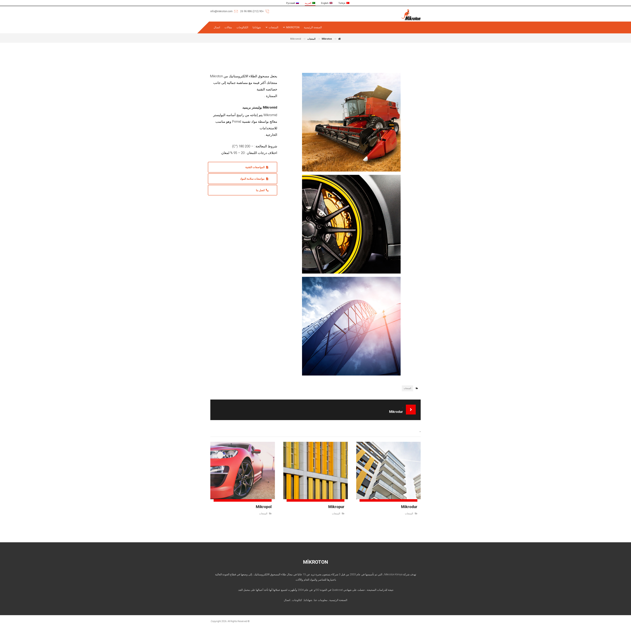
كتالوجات (297, 600)
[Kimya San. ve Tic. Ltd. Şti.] (411, 14)
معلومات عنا (320, 600)
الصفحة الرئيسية (338, 600)
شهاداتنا (308, 600)
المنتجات (407, 388)
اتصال (287, 600)
